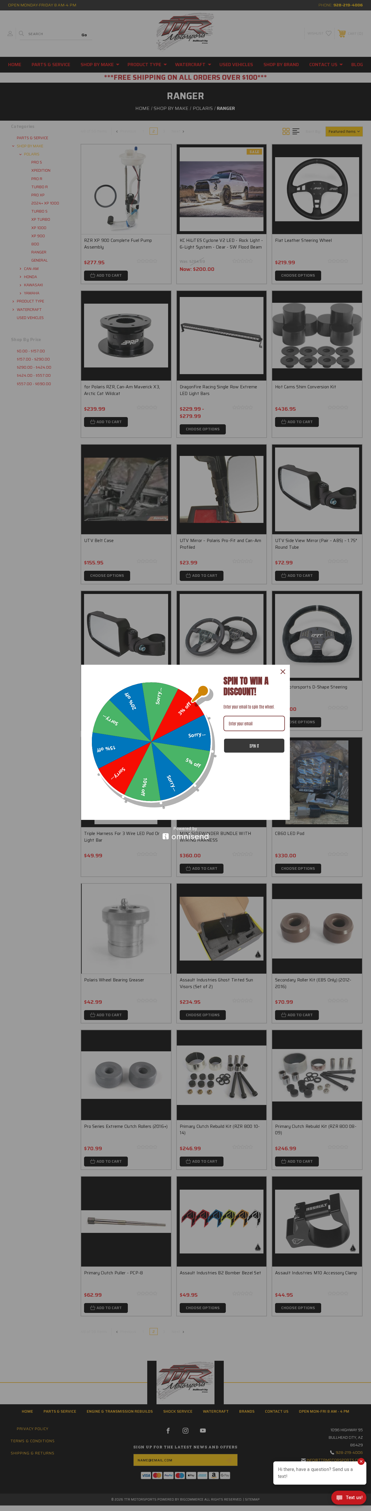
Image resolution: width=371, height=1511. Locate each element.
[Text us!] (349, 1499)
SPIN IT (254, 745)
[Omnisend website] (185, 833)
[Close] (283, 672)
